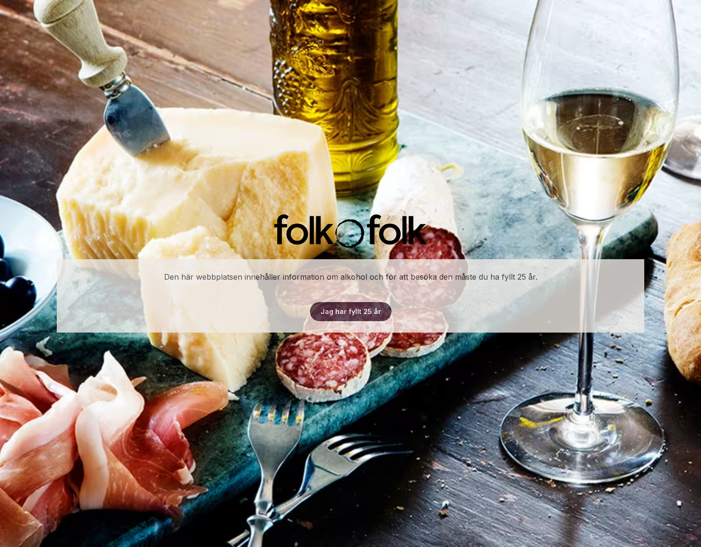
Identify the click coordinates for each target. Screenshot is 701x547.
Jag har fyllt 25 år (350, 311)
